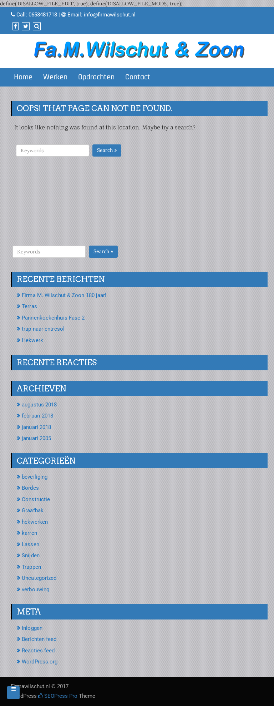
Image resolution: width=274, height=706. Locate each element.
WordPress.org (39, 661)
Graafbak (33, 510)
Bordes (30, 488)
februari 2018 (37, 416)
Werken (55, 77)
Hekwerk (32, 340)
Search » (107, 150)
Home (23, 77)
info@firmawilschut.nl (110, 14)
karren (29, 533)
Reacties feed (38, 650)
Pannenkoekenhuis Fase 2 (53, 318)
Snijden (31, 555)
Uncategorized (39, 578)
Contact (137, 77)
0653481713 (43, 14)
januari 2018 (36, 427)
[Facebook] (15, 26)
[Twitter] (25, 26)
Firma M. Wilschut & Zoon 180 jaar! (64, 295)
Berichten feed (39, 639)
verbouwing (35, 589)
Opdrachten (96, 77)
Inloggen (32, 628)
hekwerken (35, 522)
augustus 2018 (39, 404)
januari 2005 (36, 438)
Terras (29, 306)
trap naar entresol (43, 329)
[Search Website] (36, 26)
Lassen (30, 544)
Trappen (31, 567)
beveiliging (34, 477)
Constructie (36, 499)
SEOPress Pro (60, 696)
